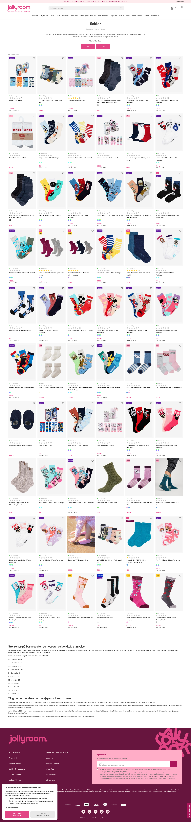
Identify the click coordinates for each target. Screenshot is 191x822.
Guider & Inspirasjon (17, 769)
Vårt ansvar (50, 780)
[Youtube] (95, 812)
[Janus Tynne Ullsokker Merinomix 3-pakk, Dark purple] (68, 277)
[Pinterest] (108, 812)
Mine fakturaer (15, 763)
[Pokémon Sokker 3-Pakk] (98, 622)
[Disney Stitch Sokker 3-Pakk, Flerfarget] (98, 220)
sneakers (35, 716)
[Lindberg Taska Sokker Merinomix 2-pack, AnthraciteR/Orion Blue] (98, 105)
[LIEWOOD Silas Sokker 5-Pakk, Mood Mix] (41, 105)
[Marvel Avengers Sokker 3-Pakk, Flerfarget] (68, 220)
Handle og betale (52, 763)
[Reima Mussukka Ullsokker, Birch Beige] (39, 392)
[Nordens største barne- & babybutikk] (19, 7)
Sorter (103, 46)
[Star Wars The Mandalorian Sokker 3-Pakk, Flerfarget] (127, 220)
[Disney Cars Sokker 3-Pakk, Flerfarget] (68, 335)
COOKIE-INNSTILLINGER (42, 814)
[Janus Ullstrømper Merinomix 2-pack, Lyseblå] (41, 277)
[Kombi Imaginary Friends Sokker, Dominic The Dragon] (156, 622)
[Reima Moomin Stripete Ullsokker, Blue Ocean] (127, 392)
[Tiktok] (102, 812)
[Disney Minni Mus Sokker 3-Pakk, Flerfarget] (98, 335)
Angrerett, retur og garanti (57, 752)
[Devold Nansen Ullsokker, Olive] (98, 507)
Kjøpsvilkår (13, 758)
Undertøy (96, 29)
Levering (49, 758)
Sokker (103, 29)
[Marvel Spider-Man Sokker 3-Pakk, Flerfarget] (127, 105)
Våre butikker (51, 774)
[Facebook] (83, 812)
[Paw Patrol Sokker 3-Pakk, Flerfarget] (68, 162)
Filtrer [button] (88, 46)
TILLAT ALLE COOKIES (17, 814)
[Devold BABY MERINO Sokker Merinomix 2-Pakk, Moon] (127, 565)
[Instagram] (89, 812)
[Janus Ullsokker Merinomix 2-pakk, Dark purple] (39, 277)
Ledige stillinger (15, 780)
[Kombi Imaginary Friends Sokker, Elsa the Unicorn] (127, 622)
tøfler (43, 716)
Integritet (50, 769)
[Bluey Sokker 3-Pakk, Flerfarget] (39, 162)
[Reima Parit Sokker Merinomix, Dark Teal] (156, 507)
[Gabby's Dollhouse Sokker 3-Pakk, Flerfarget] (10, 622)
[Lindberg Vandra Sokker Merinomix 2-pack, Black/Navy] (10, 220)
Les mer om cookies (12, 808)
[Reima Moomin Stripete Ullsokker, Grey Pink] (129, 392)
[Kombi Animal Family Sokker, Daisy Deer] (68, 622)
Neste (102, 634)
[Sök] (121, 8)
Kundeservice (180, 1)
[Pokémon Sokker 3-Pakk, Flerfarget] (39, 220)
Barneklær (89, 29)
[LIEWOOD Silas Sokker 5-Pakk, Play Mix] (39, 105)
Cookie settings (15, 774)
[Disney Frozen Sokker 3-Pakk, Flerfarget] (156, 277)
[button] (177, 8)
